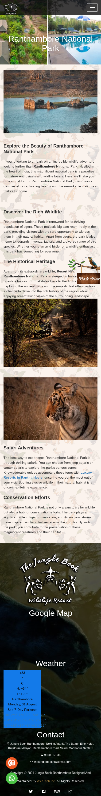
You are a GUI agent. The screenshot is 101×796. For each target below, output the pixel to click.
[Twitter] (31, 791)
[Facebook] (43, 791)
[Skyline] (13, 6)
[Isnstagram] (70, 791)
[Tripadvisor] (57, 791)
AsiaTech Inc (46, 781)
